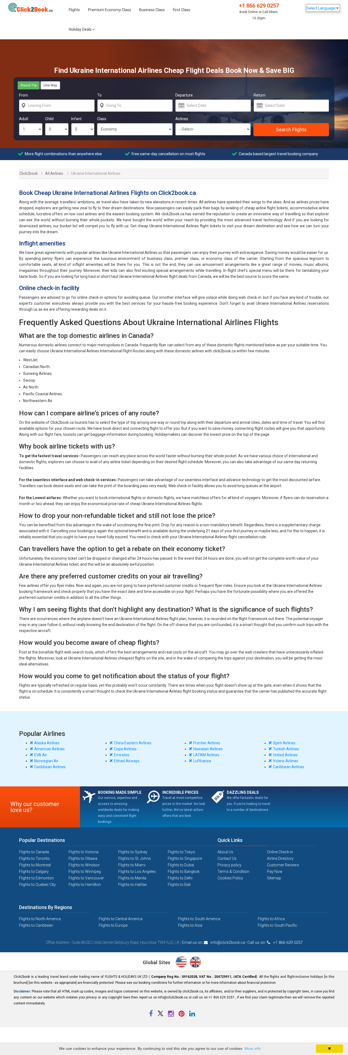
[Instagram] (171, 1015)
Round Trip (29, 85)
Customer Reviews (283, 865)
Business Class (152, 10)
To (99, 95)
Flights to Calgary (34, 871)
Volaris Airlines (285, 761)
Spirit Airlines (284, 743)
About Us (225, 852)
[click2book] (32, 7)
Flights (74, 10)
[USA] (182, 963)
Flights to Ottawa (83, 858)
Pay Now (274, 871)
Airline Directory (280, 858)
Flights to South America (199, 919)
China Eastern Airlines (132, 743)
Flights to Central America (120, 919)
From (23, 95)
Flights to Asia (190, 925)
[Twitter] (161, 1015)
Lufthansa (202, 761)
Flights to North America (40, 919)
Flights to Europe (113, 925)
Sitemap (274, 878)
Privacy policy (229, 865)
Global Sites (157, 962)
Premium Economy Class (109, 10)
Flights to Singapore (185, 858)
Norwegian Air (46, 761)
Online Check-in (280, 852)
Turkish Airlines (286, 749)
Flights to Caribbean (36, 925)
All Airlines (54, 173)
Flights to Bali (179, 884)
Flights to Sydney (132, 852)
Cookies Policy (230, 878)
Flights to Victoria (83, 852)
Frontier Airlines (206, 743)
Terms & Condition (233, 871)
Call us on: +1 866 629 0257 (275, 942)
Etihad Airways (126, 761)
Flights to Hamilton (85, 884)
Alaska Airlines (47, 743)
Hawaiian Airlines (208, 749)
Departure (184, 95)
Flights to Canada (34, 852)
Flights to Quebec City (37, 884)
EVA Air (40, 755)
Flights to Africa (271, 919)
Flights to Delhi (180, 878)
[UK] (195, 963)
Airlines (181, 119)
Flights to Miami (131, 865)
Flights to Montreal (35, 865)
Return (259, 95)
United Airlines (285, 755)
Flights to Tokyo (181, 852)
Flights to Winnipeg (85, 871)
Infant (76, 119)
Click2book (25, 172)
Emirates (121, 755)
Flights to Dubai (181, 865)
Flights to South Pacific (277, 925)
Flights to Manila (132, 878)
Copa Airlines (125, 749)
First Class (181, 10)
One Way (50, 85)
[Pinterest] (182, 1015)
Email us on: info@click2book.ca (213, 942)
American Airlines (49, 749)
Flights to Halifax (132, 884)
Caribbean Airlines (50, 767)
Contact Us (227, 858)
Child (49, 119)
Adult (23, 119)
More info (252, 1048)
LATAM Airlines (206, 755)
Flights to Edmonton (36, 878)
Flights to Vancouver (86, 878)
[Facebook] (151, 1015)
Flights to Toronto (34, 858)
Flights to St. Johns (134, 858)
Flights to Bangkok (184, 871)
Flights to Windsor (84, 865)
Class (101, 119)
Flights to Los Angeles (137, 871)
